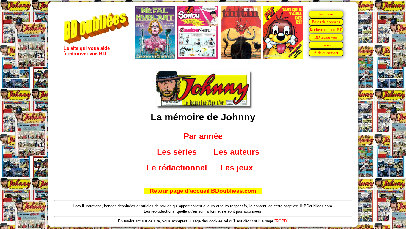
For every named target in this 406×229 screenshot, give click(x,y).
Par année (203, 136)
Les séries (177, 152)
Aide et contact (326, 52)
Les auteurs (236, 152)
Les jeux (236, 167)
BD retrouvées (325, 37)
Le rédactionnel (177, 167)
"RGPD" (281, 221)
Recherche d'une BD (326, 29)
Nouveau (326, 14)
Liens (326, 45)
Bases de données (326, 22)
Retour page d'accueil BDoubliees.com (203, 191)
